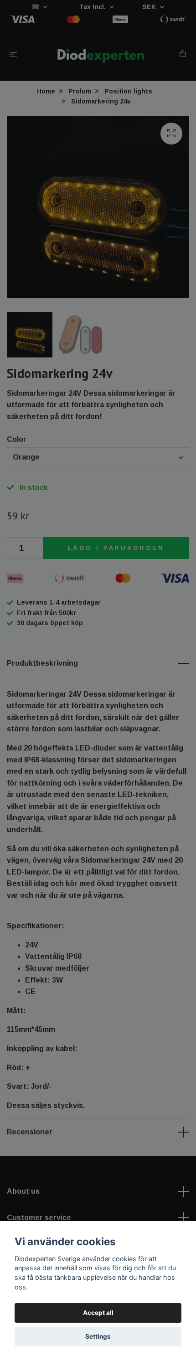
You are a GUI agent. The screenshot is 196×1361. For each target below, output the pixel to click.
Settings (98, 1336)
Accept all (98, 1312)
